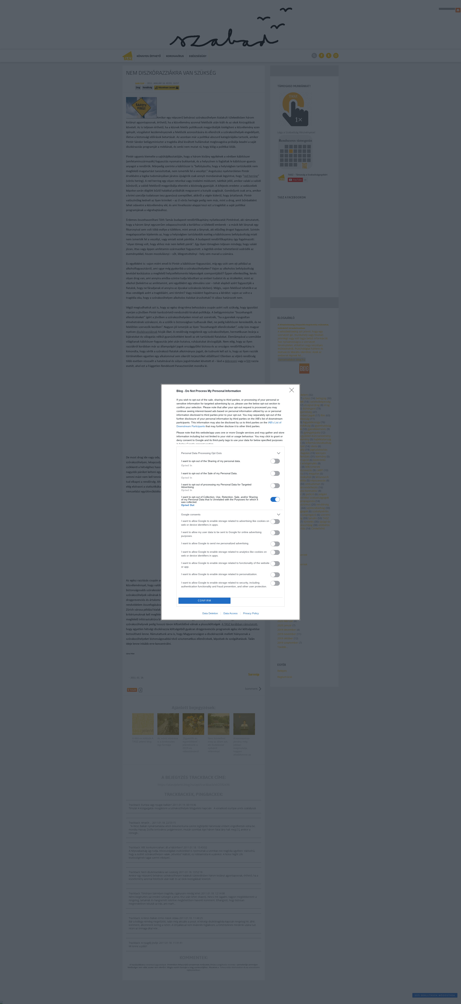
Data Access (230, 613)
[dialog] (230, 502)
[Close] (292, 391)
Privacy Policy (251, 613)
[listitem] (230, 453)
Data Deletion (210, 613)
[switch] (275, 461)
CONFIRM (204, 600)
